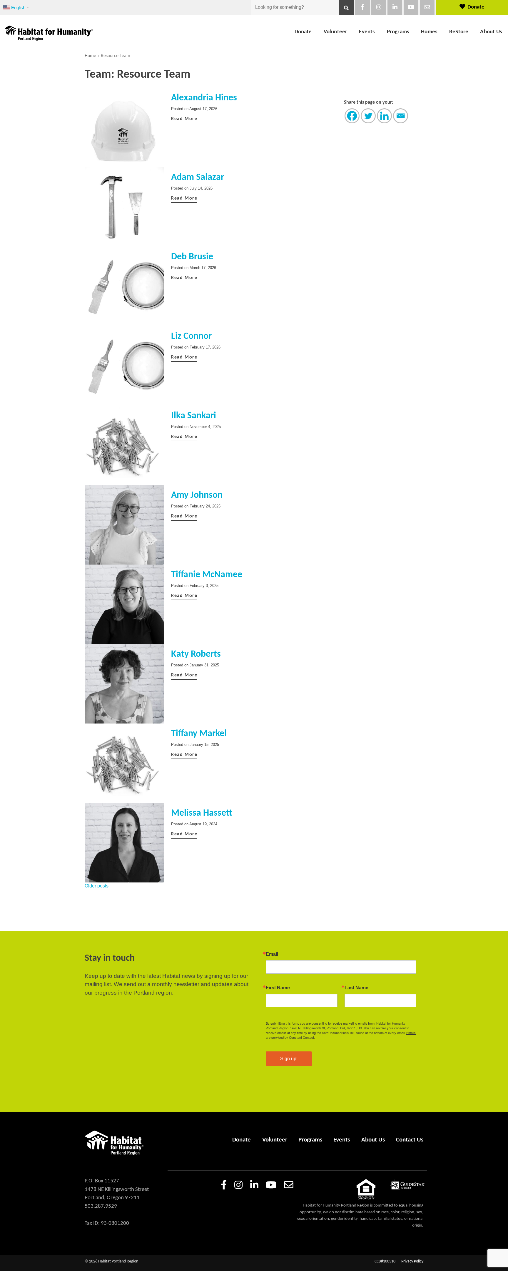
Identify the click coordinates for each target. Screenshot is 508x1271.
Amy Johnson (197, 495)
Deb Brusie (192, 257)
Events (367, 32)
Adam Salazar (197, 177)
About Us (491, 32)
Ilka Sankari (193, 416)
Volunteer (335, 32)
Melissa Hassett (201, 813)
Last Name (356, 987)
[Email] (400, 115)
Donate (475, 7)
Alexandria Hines (204, 98)
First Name (278, 987)
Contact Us (409, 1140)
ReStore (458, 32)
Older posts (96, 885)
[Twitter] (368, 115)
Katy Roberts (196, 654)
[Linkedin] (384, 115)
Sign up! (289, 1058)
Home (90, 56)
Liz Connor (191, 336)
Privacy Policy (412, 1261)
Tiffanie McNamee (206, 575)
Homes (429, 32)
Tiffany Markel (199, 734)
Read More (184, 119)
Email (272, 954)
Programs (398, 32)
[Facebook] (352, 115)
